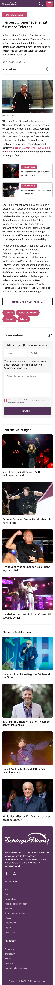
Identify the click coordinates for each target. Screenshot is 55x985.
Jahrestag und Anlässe (15, 913)
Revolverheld (43, 147)
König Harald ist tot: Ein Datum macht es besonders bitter (26, 818)
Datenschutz (11, 949)
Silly (9, 151)
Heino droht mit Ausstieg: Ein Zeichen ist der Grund (26, 676)
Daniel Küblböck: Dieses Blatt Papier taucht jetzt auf (23, 770)
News (7, 889)
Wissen (8, 917)
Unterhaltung (11, 899)
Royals (8, 927)
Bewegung (10, 932)
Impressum (10, 953)
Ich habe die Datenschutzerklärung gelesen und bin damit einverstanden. (28, 401)
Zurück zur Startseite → (27, 302)
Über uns (9, 963)
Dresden (9, 312)
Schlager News (14, 14)
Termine (8, 908)
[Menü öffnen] (49, 4)
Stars (7, 894)
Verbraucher (10, 922)
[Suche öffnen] (41, 4)
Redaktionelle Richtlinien (16, 968)
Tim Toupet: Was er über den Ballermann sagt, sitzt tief (26, 568)
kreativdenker (10, 69)
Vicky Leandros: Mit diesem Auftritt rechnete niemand (22, 473)
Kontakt (8, 958)
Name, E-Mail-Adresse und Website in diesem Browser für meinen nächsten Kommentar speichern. (25, 365)
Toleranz (24, 319)
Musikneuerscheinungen (16, 903)
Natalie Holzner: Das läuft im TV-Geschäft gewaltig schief (26, 616)
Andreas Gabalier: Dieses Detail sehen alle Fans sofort (26, 521)
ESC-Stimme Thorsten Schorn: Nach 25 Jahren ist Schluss (26, 723)
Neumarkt (9, 319)
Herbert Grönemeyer (24, 147)
